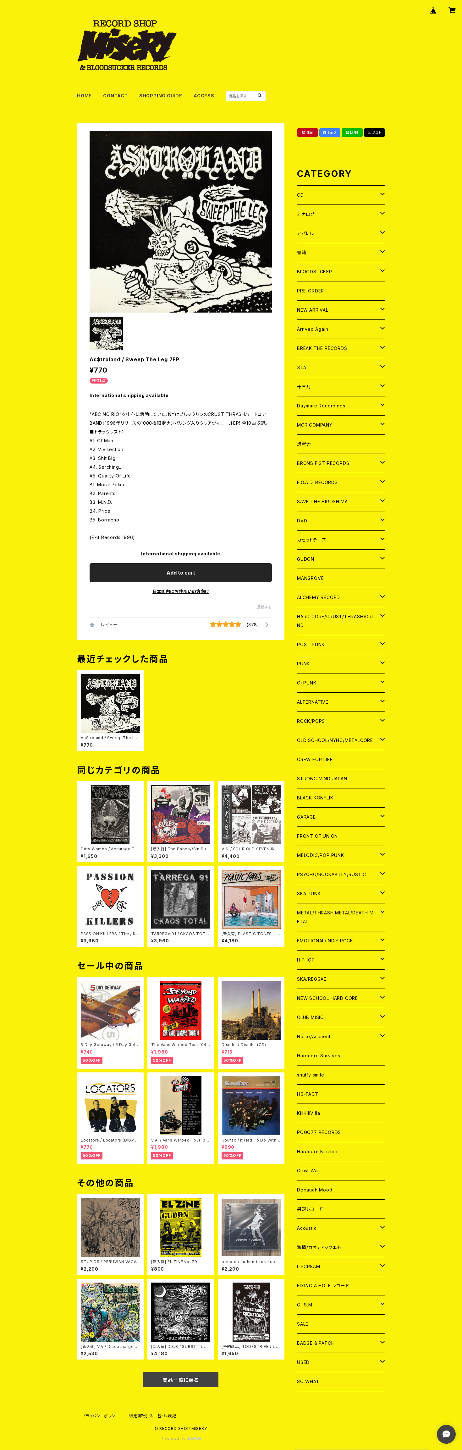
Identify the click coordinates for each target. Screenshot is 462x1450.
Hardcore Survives (318, 1055)
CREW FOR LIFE (315, 759)
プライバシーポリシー (100, 1416)
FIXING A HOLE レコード (323, 1285)
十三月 (304, 386)
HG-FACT (307, 1094)
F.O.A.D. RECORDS (317, 482)
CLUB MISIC (310, 1017)
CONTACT (115, 95)
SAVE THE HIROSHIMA (322, 501)
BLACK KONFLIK (315, 797)
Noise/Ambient (313, 1036)
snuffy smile (310, 1074)
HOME (84, 95)
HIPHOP (306, 959)
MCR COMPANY (315, 425)
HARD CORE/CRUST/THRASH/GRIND (335, 621)
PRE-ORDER (310, 290)
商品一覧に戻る (180, 1380)
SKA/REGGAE (312, 979)
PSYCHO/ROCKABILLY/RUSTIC (331, 874)
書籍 (301, 252)
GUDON (305, 559)
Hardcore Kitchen (317, 1151)
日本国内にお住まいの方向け (180, 591)
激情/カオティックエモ (319, 1247)
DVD (302, 520)
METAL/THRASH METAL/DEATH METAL (335, 917)
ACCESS (204, 95)
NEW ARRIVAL (312, 310)
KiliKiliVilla (308, 1113)
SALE (302, 1324)
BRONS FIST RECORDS (323, 463)
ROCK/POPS (311, 721)
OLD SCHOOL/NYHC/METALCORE (335, 740)
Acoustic (306, 1228)
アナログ (306, 214)
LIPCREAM (308, 1266)
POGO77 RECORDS (319, 1132)
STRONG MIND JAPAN (322, 778)
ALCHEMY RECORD (318, 597)
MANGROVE (310, 578)
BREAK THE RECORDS (322, 348)
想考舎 (304, 444)
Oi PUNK (306, 682)
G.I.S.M (304, 1304)
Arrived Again (312, 329)
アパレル (305, 233)
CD (300, 195)
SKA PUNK (309, 893)
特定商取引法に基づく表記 (152, 1416)
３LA (301, 367)
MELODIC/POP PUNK (320, 855)
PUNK (303, 663)
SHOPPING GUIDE (160, 95)
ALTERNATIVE (312, 702)
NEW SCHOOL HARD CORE (327, 998)
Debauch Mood (315, 1189)
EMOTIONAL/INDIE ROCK (325, 940)
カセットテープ (311, 539)
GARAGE (306, 817)
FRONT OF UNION (317, 836)
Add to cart (181, 573)
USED (303, 1362)
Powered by (174, 1438)
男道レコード (310, 1209)
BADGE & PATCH (315, 1343)
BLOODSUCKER (314, 271)
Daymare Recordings (321, 405)
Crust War (308, 1170)
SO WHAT (308, 1381)
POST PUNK (311, 644)
